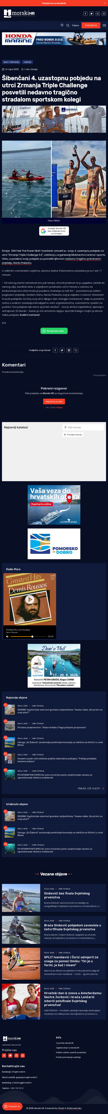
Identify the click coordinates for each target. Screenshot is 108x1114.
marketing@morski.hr (22, 1082)
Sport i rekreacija (11, 62)
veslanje (27, 62)
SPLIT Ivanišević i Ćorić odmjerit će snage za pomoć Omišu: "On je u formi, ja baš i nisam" (71, 961)
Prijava (75, 25)
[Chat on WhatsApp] (54, 331)
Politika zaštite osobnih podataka (71, 1052)
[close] (105, 3)
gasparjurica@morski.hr (26, 1077)
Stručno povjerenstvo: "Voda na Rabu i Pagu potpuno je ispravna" (52, 727)
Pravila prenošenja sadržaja (68, 1057)
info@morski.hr (18, 1072)
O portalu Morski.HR (64, 1043)
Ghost (61, 1108)
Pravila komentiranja (12, 372)
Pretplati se (91, 25)
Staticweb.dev (74, 1108)
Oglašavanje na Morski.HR (67, 1047)
